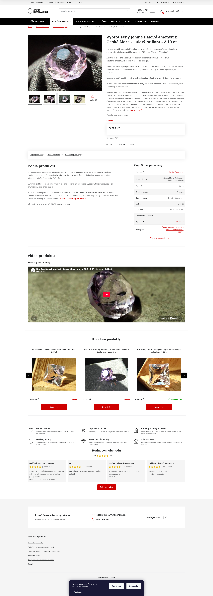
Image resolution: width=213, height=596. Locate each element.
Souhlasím (133, 586)
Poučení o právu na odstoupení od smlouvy (44, 551)
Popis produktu (36, 155)
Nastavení (78, 592)
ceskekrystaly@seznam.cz (111, 515)
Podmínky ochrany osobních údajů (60, 2)
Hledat (127, 11)
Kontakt (31, 564)
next (184, 375)
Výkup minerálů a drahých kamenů (41, 560)
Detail (52, 407)
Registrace (179, 2)
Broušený (179, 222)
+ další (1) (93, 100)
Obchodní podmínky (35, 2)
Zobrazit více (106, 487)
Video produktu (54, 155)
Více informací (136, 110)
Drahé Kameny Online (106, 577)
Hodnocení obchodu (106, 450)
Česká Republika (176, 172)
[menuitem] (39, 21)
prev (29, 375)
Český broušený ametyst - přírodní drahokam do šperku (172, 230)
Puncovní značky (34, 555)
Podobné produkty (73, 155)
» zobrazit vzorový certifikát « (73, 199)
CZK (150, 2)
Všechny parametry (158, 238)
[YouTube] (165, 517)
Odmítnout (116, 586)
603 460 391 (142, 10)
